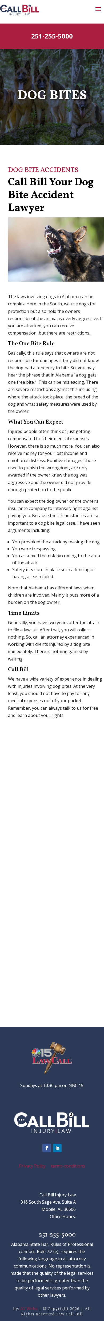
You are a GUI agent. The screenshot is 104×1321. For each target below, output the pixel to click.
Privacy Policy (32, 1166)
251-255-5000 (52, 36)
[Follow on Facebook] (46, 1148)
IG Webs (29, 1308)
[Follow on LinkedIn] (57, 1148)
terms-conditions (68, 1166)
